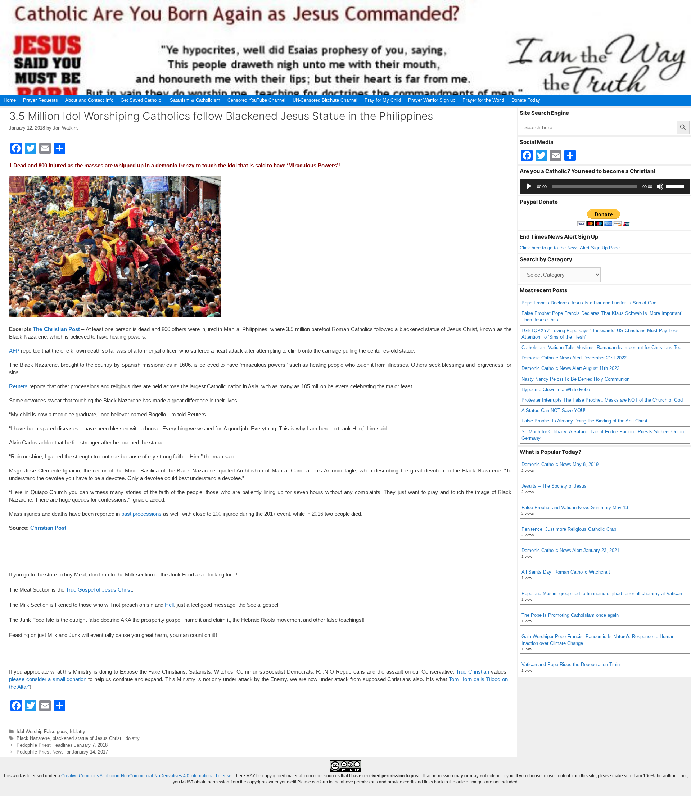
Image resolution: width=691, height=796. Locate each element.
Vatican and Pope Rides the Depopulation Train (570, 664)
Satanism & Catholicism (195, 100)
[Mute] (660, 186)
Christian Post (48, 528)
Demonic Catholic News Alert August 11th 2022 (570, 368)
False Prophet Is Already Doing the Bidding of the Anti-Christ (584, 421)
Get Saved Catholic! (142, 100)
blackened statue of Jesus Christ (87, 738)
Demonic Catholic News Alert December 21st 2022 (574, 358)
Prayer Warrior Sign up (431, 100)
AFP (14, 351)
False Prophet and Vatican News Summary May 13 (574, 507)
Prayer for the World (483, 100)
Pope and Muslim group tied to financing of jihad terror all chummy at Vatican (601, 593)
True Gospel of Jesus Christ (99, 590)
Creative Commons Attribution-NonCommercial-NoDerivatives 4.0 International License (146, 775)
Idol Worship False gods (42, 731)
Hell (169, 605)
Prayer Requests (40, 100)
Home (10, 100)
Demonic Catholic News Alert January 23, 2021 (570, 550)
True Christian (472, 672)
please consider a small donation (48, 679)
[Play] (529, 186)
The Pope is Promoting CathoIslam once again (570, 615)
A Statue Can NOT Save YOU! (553, 410)
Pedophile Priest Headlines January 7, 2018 (62, 745)
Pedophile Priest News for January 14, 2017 (62, 752)
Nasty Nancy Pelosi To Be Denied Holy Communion (575, 379)
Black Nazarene (33, 738)
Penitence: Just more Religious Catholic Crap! (569, 529)
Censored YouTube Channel (256, 100)
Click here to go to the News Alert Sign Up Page (570, 247)
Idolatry (77, 731)
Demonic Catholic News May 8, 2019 (560, 464)
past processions (141, 514)
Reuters (18, 386)
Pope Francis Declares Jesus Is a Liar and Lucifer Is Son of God (588, 303)
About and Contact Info (89, 100)
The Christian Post (56, 329)
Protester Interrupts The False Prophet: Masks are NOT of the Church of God (602, 400)
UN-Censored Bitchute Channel (325, 100)
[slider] (676, 185)
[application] (605, 186)
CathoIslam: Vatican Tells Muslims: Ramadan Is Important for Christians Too (601, 347)
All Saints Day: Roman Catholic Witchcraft (565, 572)
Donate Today (525, 100)
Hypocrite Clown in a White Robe (555, 389)
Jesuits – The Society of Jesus (554, 486)
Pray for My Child (383, 100)
